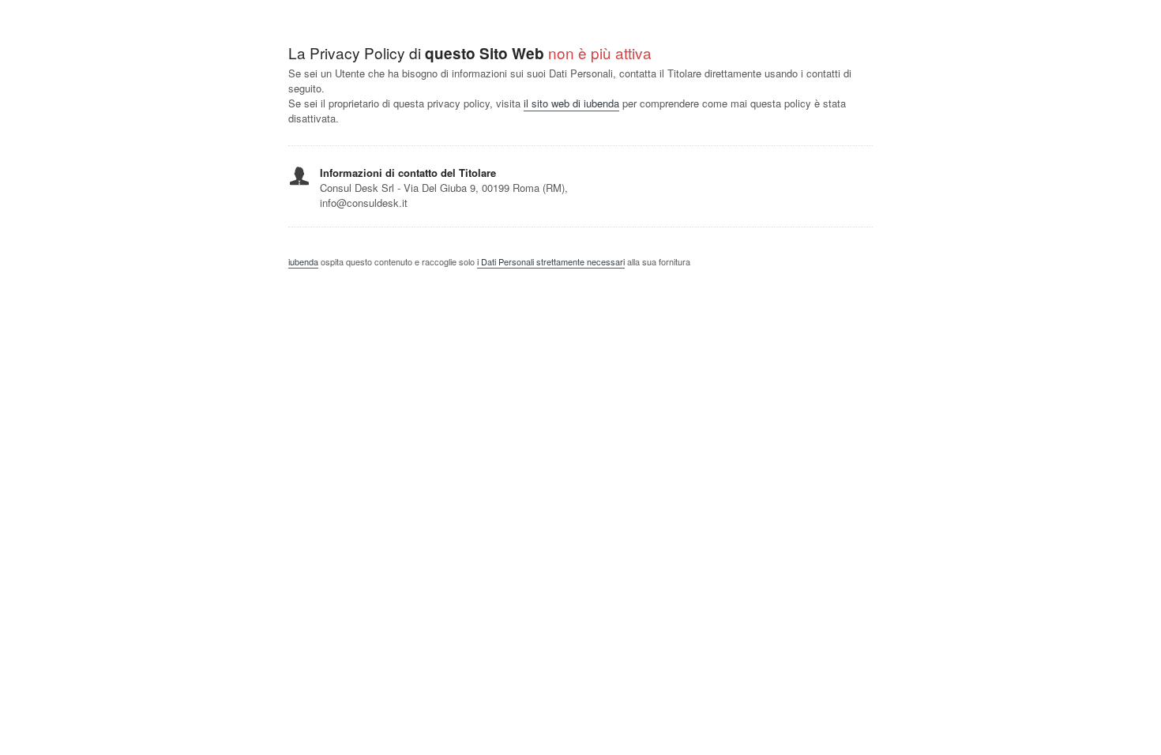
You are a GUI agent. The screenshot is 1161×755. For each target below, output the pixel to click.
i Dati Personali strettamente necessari (551, 261)
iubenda (303, 261)
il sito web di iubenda (571, 103)
